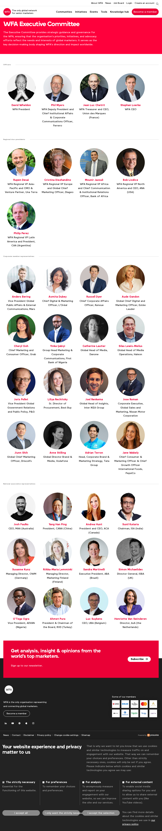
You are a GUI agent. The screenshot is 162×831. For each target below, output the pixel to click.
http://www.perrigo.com (144, 713)
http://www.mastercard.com (144, 704)
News (108, 3)
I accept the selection (101, 813)
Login (129, 3)
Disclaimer (29, 735)
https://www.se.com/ (134, 713)
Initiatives (81, 12)
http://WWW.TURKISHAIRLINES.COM (116, 704)
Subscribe (137, 659)
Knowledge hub (119, 12)
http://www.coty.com (153, 713)
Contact (16, 735)
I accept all (21, 813)
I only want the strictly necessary (62, 813)
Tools (104, 12)
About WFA (97, 3)
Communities (64, 12)
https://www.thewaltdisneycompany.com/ (134, 704)
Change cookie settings (66, 735)
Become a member (145, 12)
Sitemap (85, 735)
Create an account (144, 3)
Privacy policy (44, 735)
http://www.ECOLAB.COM (125, 704)
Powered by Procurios (124, 735)
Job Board (118, 3)
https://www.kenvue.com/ (116, 713)
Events (94, 12)
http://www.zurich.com (125, 713)
